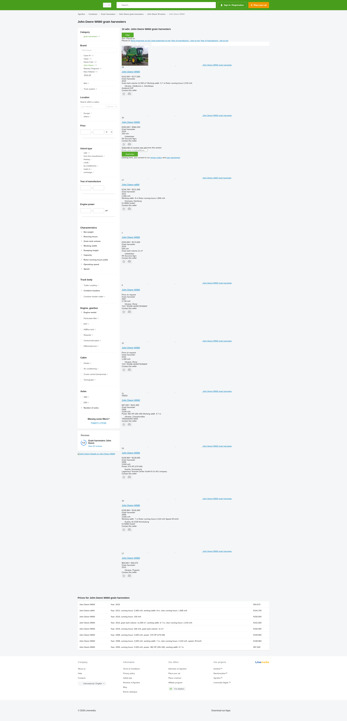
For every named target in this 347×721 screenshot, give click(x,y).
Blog (125, 687)
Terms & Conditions (131, 669)
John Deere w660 (130, 184)
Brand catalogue (130, 692)
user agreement (173, 157)
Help (80, 673)
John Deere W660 (131, 72)
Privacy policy (129, 673)
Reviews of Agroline (131, 682)
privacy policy (156, 157)
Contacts (82, 678)
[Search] (119, 5)
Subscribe (130, 154)
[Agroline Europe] (89, 5)
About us (82, 669)
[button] (124, 93)
